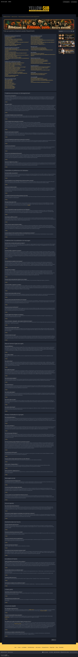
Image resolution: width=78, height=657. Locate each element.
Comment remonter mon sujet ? (10, 76)
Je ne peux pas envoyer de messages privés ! (38, 47)
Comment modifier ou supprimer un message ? (13, 63)
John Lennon (38, 647)
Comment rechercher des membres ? (37, 62)
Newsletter (61, 647)
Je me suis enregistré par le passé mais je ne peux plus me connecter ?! (17, 42)
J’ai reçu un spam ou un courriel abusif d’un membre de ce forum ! (42, 49)
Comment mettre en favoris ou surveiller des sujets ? (39, 67)
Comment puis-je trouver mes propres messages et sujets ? (41, 63)
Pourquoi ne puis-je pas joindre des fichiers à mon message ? (15, 70)
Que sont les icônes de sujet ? (10, 88)
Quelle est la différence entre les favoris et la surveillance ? (40, 66)
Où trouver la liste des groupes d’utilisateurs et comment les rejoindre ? (42, 40)
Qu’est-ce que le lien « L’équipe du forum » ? (38, 44)
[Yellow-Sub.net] (39, 8)
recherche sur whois (17, 623)
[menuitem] (9, 1)
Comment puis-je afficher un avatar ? (11, 56)
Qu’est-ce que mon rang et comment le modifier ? (13, 57)
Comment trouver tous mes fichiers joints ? (38, 74)
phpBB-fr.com (7, 655)
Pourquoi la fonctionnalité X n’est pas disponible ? (39, 79)
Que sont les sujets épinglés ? (10, 86)
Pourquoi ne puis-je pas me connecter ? (11, 41)
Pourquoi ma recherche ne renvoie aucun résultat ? (39, 60)
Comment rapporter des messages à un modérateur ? (14, 72)
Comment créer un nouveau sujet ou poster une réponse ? (14, 62)
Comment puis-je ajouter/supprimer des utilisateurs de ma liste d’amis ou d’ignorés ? (43, 55)
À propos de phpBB (43, 610)
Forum (19, 647)
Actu (15, 647)
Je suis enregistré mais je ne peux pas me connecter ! (14, 40)
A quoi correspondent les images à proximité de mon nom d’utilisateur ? (17, 55)
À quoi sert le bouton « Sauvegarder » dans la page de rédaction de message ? (16, 74)
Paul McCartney (31, 647)
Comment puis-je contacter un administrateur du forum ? (40, 82)
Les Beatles (24, 647)
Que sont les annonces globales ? (10, 84)
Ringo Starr (52, 647)
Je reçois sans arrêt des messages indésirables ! (39, 48)
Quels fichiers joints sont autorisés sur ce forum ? (39, 73)
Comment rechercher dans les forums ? (37, 59)
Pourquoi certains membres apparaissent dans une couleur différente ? (43, 42)
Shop (57, 647)
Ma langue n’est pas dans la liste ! (10, 54)
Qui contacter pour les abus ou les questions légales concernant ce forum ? (42, 81)
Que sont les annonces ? (9, 85)
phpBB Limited (31, 609)
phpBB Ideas (7, 617)
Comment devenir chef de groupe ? (37, 41)
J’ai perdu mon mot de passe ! (10, 43)
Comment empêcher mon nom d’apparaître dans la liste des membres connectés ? (16, 50)
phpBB (29, 205)
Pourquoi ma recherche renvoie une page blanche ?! (39, 61)
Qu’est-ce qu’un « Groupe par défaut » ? (37, 43)
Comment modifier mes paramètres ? (11, 48)
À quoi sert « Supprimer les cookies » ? (11, 45)
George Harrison (45, 647)
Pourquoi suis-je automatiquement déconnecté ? (13, 44)
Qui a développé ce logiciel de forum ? (37, 78)
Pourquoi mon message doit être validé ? (12, 75)
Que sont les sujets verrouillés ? (10, 87)
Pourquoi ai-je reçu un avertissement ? (11, 71)
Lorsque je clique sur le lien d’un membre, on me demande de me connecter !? (17, 59)
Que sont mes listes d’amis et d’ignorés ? (37, 53)
